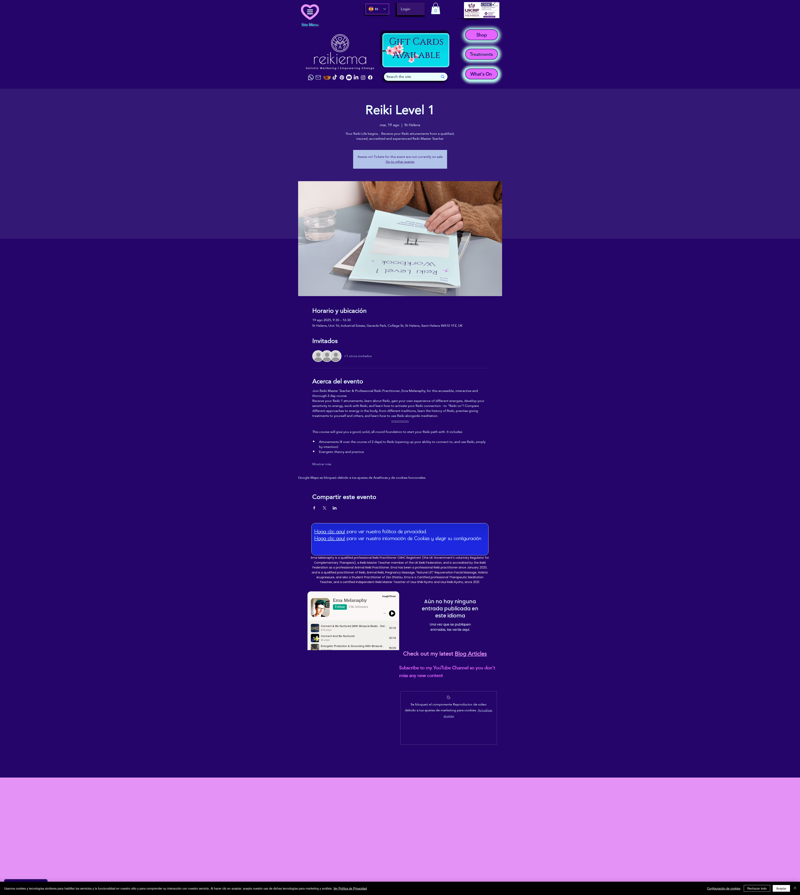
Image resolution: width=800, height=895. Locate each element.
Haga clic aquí (329, 531)
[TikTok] (335, 77)
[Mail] (318, 77)
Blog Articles (471, 653)
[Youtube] (349, 77)
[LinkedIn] (356, 77)
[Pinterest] (342, 77)
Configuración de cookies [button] (723, 888)
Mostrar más (321, 464)
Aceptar (781, 888)
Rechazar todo (757, 888)
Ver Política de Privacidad (350, 888)
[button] (435, 8)
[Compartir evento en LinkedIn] (335, 508)
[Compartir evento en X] (324, 508)
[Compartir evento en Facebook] (314, 508)
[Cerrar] (795, 888)
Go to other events (400, 161)
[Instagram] (363, 77)
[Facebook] (370, 77)
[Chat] (311, 77)
